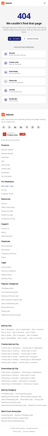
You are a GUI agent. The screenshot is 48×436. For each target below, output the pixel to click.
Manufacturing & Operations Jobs (14, 405)
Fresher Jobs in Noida (9, 357)
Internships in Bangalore (10, 372)
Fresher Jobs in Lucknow (28, 362)
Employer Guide (7, 194)
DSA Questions (6, 246)
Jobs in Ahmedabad (8, 338)
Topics (3, 257)
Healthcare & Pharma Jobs (11, 315)
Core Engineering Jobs (9, 292)
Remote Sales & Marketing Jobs (13, 421)
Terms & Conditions (8, 271)
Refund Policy (6, 275)
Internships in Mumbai (10, 378)
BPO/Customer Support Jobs (11, 300)
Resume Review (7, 150)
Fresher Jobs (6, 169)
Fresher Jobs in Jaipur (9, 362)
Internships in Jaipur (31, 384)
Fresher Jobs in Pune (28, 351)
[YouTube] (38, 127)
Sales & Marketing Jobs (10, 303)
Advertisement (6, 236)
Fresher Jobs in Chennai (10, 351)
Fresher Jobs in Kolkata (9, 359)
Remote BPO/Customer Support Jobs (14, 418)
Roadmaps (5, 172)
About (3, 232)
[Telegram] (27, 127)
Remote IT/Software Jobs (24, 415)
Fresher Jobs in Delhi (29, 354)
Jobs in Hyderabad (23, 329)
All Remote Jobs (7, 415)
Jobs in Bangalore (8, 329)
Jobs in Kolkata (32, 335)
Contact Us (5, 228)
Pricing (4, 190)
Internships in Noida (9, 381)
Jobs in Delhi (30, 332)
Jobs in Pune (6, 332)
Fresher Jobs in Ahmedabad (30, 359)
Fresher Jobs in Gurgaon (28, 357)
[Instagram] (32, 127)
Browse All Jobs (33, 39)
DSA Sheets (5, 250)
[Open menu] (45, 3)
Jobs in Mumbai (18, 332)
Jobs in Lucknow (35, 338)
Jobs (2, 161)
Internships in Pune (27, 375)
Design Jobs (5, 311)
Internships (5, 165)
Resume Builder (7, 153)
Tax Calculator (6, 176)
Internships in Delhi (27, 378)
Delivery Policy (6, 278)
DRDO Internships (8, 207)
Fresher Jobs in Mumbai (10, 354)
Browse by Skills (7, 211)
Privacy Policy (6, 267)
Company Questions (8, 253)
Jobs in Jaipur (23, 338)
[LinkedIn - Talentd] (21, 127)
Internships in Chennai (10, 375)
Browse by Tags (7, 215)
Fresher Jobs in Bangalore (11, 348)
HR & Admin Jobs (7, 307)
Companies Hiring (8, 219)
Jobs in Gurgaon (19, 335)
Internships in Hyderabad (31, 372)
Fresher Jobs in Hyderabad (32, 348)
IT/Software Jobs (7, 288)
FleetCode (5, 157)
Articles (4, 203)
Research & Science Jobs (37, 405)
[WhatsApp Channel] (9, 127)
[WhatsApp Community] (3, 127)
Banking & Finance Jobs (10, 296)
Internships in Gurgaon (27, 381)
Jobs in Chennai (38, 329)
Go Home (16, 39)
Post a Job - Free (7, 186)
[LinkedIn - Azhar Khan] (15, 127)
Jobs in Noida (6, 335)
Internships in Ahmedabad (11, 384)
